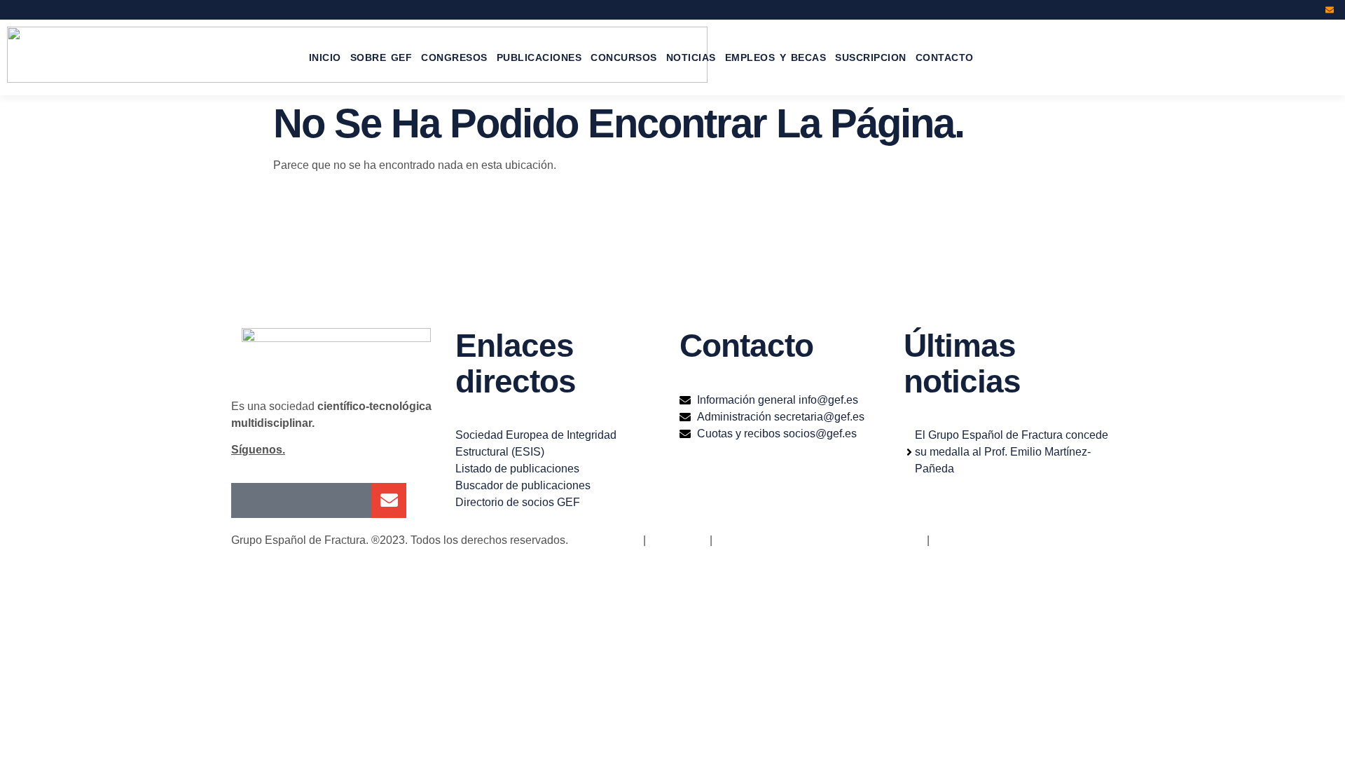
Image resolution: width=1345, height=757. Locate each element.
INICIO (325, 57)
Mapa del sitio (605, 540)
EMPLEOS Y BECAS (776, 57)
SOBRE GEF (381, 57)
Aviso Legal (676, 540)
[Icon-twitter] (1273, 10)
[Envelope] (1329, 10)
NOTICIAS (691, 57)
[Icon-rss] (1310, 10)
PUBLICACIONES (539, 57)
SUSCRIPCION (870, 57)
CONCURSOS (624, 57)
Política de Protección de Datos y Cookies (819, 540)
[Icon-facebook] (1254, 10)
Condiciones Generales (991, 540)
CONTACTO (945, 57)
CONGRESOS (454, 57)
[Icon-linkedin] (1292, 10)
